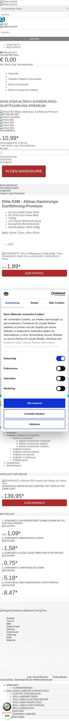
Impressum (12, 632)
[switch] (60, 368)
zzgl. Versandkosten (22, 64)
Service (10, 621)
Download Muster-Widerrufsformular (33, 679)
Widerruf (10, 640)
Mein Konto (13, 47)
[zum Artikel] (34, 483)
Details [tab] (35, 302)
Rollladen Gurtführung (24, 457)
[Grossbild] (29, 111)
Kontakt (10, 618)
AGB (9, 637)
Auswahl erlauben (34, 413)
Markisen (11, 432)
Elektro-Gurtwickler (23, 438)
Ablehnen (34, 424)
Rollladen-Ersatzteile (23, 454)
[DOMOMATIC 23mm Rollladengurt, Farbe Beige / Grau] (32, 253)
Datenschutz (13, 626)
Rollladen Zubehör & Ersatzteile (22, 435)
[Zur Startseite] (4, 23)
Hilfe (8, 623)
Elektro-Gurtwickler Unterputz (34, 440)
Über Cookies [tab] (56, 302)
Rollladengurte (20, 460)
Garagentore (13, 462)
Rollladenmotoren (22, 449)
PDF (10, 244)
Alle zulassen (34, 403)
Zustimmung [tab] (12, 302)
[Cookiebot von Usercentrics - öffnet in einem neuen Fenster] (51, 294)
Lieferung (11, 634)
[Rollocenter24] (8, 1)
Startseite (13, 44)
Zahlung (10, 629)
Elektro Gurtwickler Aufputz (33, 443)
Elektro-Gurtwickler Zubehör (34, 446)
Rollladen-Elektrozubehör (26, 451)
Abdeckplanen (13, 465)
